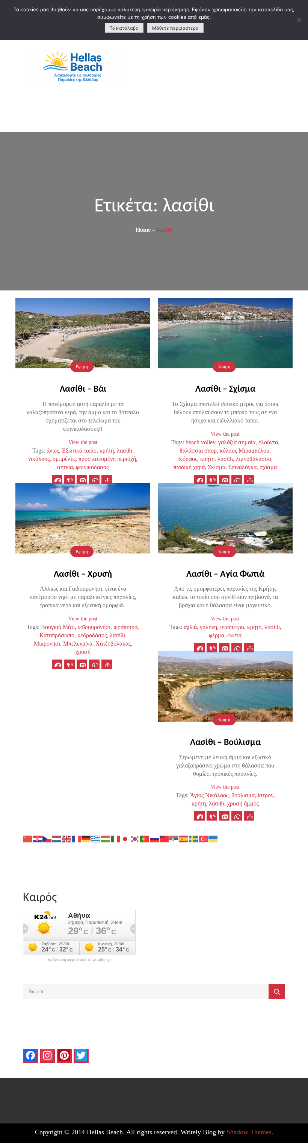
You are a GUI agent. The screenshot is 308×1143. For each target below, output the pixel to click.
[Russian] (155, 838)
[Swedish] (194, 838)
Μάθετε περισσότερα (175, 28)
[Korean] (135, 838)
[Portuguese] (145, 838)
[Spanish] (184, 838)
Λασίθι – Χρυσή (83, 574)
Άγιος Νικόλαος (209, 795)
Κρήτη (82, 366)
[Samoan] (164, 838)
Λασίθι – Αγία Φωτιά (225, 574)
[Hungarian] (106, 838)
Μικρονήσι (47, 643)
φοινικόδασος (92, 467)
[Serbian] (174, 838)
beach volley (200, 442)
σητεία (65, 467)
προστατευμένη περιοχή (107, 459)
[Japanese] (125, 838)
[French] (77, 838)
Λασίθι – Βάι (83, 389)
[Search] (277, 991)
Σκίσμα (216, 467)
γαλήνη (208, 627)
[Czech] (47, 838)
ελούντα (268, 442)
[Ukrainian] (213, 838)
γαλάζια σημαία (236, 442)
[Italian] (116, 838)
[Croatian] (37, 838)
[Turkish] (203, 838)
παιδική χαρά (189, 467)
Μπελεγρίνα (77, 643)
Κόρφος (187, 459)
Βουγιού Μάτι (58, 627)
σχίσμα (268, 467)
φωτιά (234, 635)
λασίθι (124, 450)
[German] (86, 838)
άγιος (53, 450)
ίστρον (265, 795)
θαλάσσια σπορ (198, 450)
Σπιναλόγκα (242, 467)
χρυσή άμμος (243, 803)
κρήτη (107, 450)
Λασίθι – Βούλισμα (225, 742)
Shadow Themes (249, 1132)
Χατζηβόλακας (113, 643)
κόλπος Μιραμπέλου (244, 450)
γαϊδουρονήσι (94, 627)
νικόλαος (39, 459)
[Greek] (96, 838)
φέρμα (216, 635)
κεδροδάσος (92, 635)
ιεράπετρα (125, 627)
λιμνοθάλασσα (253, 459)
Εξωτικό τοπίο (79, 450)
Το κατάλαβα (124, 28)
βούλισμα (243, 795)
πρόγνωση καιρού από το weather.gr (79, 960)
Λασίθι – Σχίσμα (225, 389)
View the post (82, 442)
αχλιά (190, 627)
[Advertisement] (231, 75)
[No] (298, 20)
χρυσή (83, 652)
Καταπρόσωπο (56, 635)
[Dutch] (57, 838)
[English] (67, 838)
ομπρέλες (64, 459)
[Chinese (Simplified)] (28, 838)
